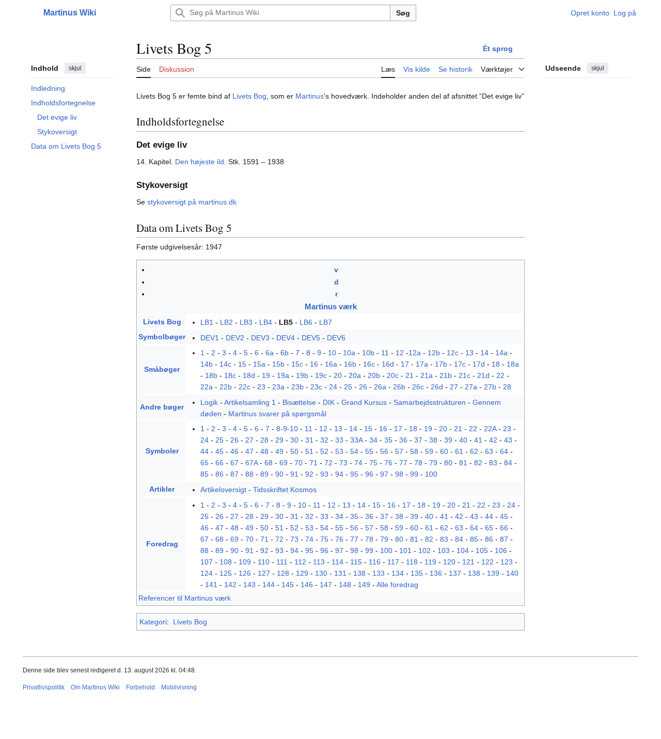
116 (375, 562)
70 (298, 463)
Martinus (309, 96)
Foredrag (162, 544)
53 (339, 451)
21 (409, 375)
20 (338, 375)
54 (354, 451)
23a (278, 387)
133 (378, 573)
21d (483, 375)
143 (249, 584)
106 (501, 550)
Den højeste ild (199, 162)
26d (437, 387)
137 (455, 573)
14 (484, 353)
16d (388, 364)
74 (358, 463)
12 (400, 353)
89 (264, 474)
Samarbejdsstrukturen (430, 402)
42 (493, 440)
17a (422, 364)
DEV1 (209, 338)
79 (433, 463)
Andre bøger (162, 407)
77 (403, 463)
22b (225, 387)
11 (385, 353)
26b (399, 387)
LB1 (206, 322)
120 (449, 562)
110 (264, 562)
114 (337, 562)
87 (234, 474)
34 (373, 440)
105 (482, 550)
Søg (403, 13)
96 (369, 474)
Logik (209, 402)
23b (297, 387)
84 (508, 463)
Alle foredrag (397, 584)
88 (249, 474)
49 (279, 451)
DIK (329, 402)
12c (453, 353)
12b (434, 353)
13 (469, 353)
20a (355, 375)
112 (300, 562)
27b (490, 387)
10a (349, 353)
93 (324, 474)
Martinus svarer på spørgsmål (277, 414)
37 (418, 440)
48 (264, 451)
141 (211, 584)
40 (463, 440)
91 (294, 474)
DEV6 (336, 338)
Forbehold (140, 687)
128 (283, 573)
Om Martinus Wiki (95, 687)
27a (471, 387)
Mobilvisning (179, 687)
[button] (28, 13)
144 (268, 584)
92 (309, 474)
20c (393, 375)
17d (479, 364)
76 (388, 463)
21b (445, 375)
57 (399, 451)
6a (269, 353)
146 (307, 584)
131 (340, 573)
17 (405, 364)
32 (324, 440)
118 (412, 562)
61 (459, 451)
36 (403, 440)
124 (206, 573)
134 (397, 573)
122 (487, 562)
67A (251, 463)
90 (279, 474)
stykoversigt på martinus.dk (192, 202)
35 (388, 440)
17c (460, 364)
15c (297, 364)
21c (464, 375)
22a (206, 387)
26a (380, 387)
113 (319, 562)
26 (363, 387)
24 (333, 387)
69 (283, 463)
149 (364, 584)
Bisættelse (299, 402)
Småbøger (162, 369)
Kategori (153, 622)
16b (350, 364)
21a (426, 375)
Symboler (162, 451)
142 (230, 584)
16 (314, 364)
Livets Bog (249, 96)
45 (219, 451)
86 (219, 474)
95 (354, 474)
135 (417, 573)
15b (278, 364)
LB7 (325, 322)
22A (490, 428)
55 (369, 451)
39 (448, 440)
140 (512, 573)
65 (204, 463)
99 (414, 474)
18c (230, 375)
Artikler (162, 489)
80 (448, 463)
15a (259, 364)
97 (384, 474)
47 (249, 451)
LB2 (226, 322)
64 (504, 451)
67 (234, 463)
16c (369, 364)
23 (261, 387)
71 (313, 463)
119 (430, 562)
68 (268, 463)
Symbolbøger (161, 337)
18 (496, 364)
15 (242, 364)
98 (399, 474)
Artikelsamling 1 (250, 402)
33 (339, 440)
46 (234, 451)
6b (284, 353)
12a (414, 353)
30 (294, 440)
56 (384, 451)
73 (343, 463)
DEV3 (260, 338)
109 (245, 562)
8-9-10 (287, 428)
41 (478, 440)
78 (418, 463)
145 (287, 584)
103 (443, 550)
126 (245, 573)
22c (244, 387)
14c (225, 364)
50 (294, 451)
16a (331, 364)
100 (431, 474)
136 (436, 573)
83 (493, 463)
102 (424, 550)
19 (266, 375)
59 (429, 451)
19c (321, 375)
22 (500, 375)
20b (374, 375)
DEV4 (285, 338)
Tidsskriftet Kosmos (285, 489)
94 (339, 474)
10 (332, 353)
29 (279, 440)
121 (468, 562)
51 (309, 451)
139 (493, 573)
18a (513, 364)
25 (348, 387)
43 (508, 440)
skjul (75, 68)
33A (356, 440)
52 (324, 451)
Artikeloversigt (223, 489)
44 (204, 451)
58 (414, 451)
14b (206, 364)
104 (463, 550)
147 (326, 584)
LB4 (265, 322)
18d (249, 375)
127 (264, 573)
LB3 (246, 322)
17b (441, 364)
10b (368, 353)
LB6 (306, 322)
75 (373, 463)
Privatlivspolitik (44, 687)
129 (302, 573)
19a (283, 375)
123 (506, 562)
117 (393, 562)
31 (309, 440)
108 (225, 562)
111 (282, 562)
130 (321, 573)
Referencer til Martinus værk (184, 598)
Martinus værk (331, 306)
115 (356, 562)
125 (225, 573)
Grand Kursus (364, 402)
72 (328, 463)
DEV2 (235, 338)
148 (345, 584)
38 (433, 440)
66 (219, 463)
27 (454, 387)
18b (211, 375)
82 (478, 463)
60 (444, 451)
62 (474, 451)
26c (418, 387)
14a (501, 353)
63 (489, 451)
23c (316, 387)
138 (359, 573)
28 (507, 387)
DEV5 (311, 338)
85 (204, 474)
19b (302, 375)
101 (405, 550)
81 (463, 463)
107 (206, 562)
